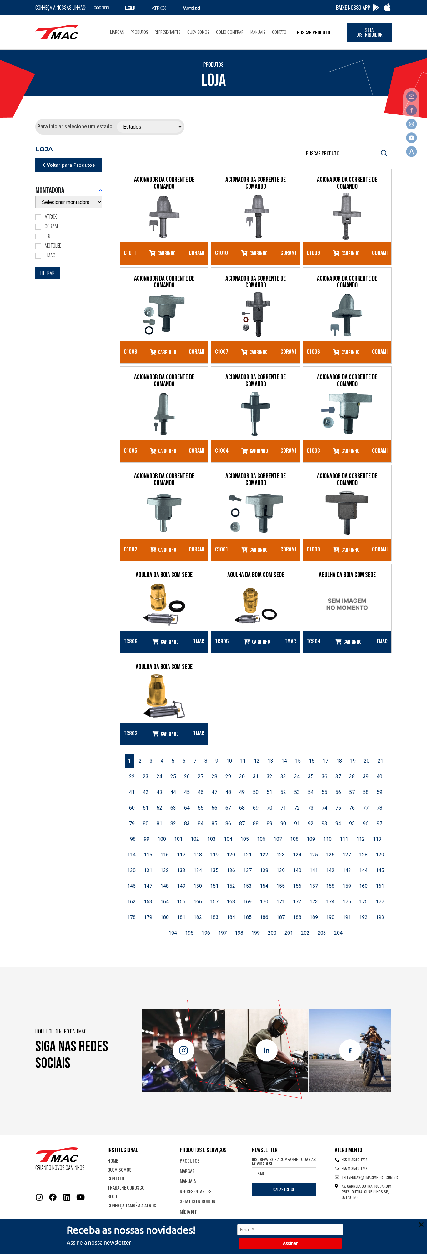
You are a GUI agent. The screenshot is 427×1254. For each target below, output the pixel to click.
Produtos (139, 31)
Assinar (290, 1243)
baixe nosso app (353, 7)
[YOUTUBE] (80, 1197)
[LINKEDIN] (66, 1197)
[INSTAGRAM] (39, 1197)
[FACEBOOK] (53, 1197)
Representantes (167, 31)
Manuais (257, 31)
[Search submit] (384, 153)
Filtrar (47, 273)
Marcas (117, 31)
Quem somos (198, 31)
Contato (279, 31)
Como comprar (230, 31)
